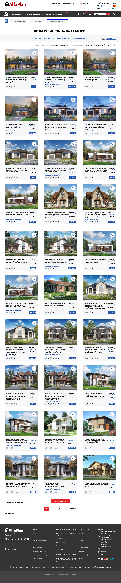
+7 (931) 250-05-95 (106, 539)
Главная (35, 529)
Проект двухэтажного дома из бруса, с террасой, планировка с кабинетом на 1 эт (96, 484)
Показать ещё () (60, 501)
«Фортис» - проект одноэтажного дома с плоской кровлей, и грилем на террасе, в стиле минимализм (96, 170)
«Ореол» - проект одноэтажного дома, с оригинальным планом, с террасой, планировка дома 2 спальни (17, 80)
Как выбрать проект (38, 547)
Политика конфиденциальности (88, 555)
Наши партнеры (60, 562)
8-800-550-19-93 (88, 3)
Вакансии (81, 551)
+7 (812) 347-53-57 (106, 543)
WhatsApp (103, 551)
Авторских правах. (103, 567)
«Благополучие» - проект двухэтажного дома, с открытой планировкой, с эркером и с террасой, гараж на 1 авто (55, 350)
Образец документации (40, 540)
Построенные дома (84, 529)
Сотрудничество (84, 547)
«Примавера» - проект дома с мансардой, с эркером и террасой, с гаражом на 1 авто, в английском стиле (57, 215)
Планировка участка (38, 558)
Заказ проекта (60, 538)
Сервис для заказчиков (53, 14)
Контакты (81, 540)
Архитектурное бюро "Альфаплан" (11, 534)
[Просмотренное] (79, 14)
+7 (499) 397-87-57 (106, 546)
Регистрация (11, 549)
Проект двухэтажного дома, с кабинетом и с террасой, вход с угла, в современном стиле (96, 440)
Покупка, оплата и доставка (41, 537)
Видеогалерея (83, 533)
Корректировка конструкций (41, 555)
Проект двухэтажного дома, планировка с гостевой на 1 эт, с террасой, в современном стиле (95, 395)
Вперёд (73, 509)
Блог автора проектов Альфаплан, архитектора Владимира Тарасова (66, 553)
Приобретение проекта (34, 14)
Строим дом (59, 549)
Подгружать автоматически (17, 503)
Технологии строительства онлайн (66, 558)
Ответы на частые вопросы (41, 544)
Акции (81, 558)
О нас (80, 537)
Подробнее (15, 70)
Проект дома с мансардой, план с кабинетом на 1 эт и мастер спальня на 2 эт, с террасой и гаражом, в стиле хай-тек (56, 441)
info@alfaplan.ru (104, 3)
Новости (81, 544)
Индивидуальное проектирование (66, 529)
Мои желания (60, 546)
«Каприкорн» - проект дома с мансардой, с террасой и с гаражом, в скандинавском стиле (17, 261)
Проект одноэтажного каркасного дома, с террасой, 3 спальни (56, 304)
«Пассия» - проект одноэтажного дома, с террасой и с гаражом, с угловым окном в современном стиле (56, 127)
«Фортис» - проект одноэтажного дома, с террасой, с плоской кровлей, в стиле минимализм (97, 261)
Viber (102, 554)
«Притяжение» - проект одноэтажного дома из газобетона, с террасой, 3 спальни (96, 79)
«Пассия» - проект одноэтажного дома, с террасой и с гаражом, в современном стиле (16, 170)
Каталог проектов (16, 14)
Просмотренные (61, 542)
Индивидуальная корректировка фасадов (65, 534)
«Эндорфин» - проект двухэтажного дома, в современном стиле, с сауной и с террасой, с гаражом (18, 484)
